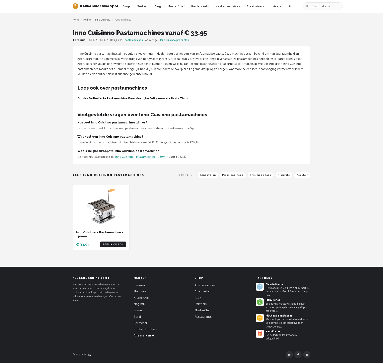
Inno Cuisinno (102, 19)
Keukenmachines (228, 6)
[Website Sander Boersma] (89, 354)
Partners (201, 304)
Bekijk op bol (113, 244)
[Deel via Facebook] (298, 354)
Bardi (137, 317)
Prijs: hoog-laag (260, 175)
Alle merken (203, 291)
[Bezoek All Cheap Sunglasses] (260, 318)
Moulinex (140, 291)
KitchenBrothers (145, 329)
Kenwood (140, 285)
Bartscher (140, 323)
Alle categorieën (206, 285)
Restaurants (200, 6)
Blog (157, 6)
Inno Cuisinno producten (174, 40)
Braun (138, 310)
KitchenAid (141, 298)
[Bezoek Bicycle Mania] (260, 287)
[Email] (306, 354)
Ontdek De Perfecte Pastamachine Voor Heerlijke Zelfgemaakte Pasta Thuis (132, 98)
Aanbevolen (208, 175)
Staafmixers (255, 6)
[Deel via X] (289, 354)
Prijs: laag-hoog (233, 175)
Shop (126, 6)
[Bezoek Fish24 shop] (260, 302)
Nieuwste (284, 175)
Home (76, 19)
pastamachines (134, 40)
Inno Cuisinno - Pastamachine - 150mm (141, 157)
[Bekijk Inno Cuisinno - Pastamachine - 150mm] (101, 206)
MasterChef (176, 6)
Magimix (139, 304)
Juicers (276, 6)
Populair (302, 175)
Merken (142, 6)
